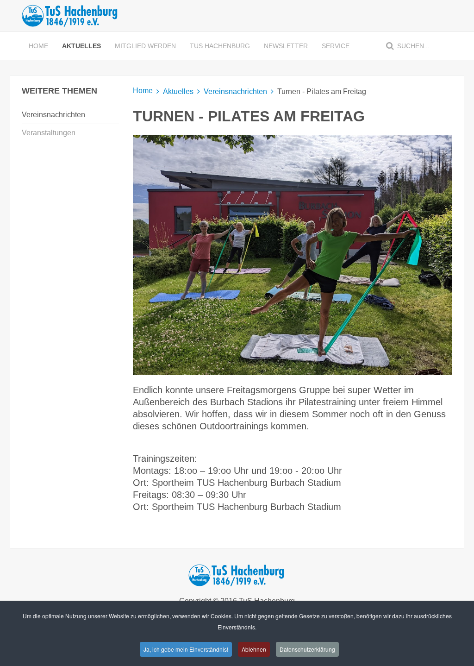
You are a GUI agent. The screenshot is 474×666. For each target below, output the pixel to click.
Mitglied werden (145, 46)
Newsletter (286, 46)
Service (335, 46)
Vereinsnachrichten (235, 91)
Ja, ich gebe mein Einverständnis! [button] (185, 649)
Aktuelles (81, 46)
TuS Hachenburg (220, 46)
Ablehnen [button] (254, 649)
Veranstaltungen (48, 133)
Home (38, 46)
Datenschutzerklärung (307, 649)
